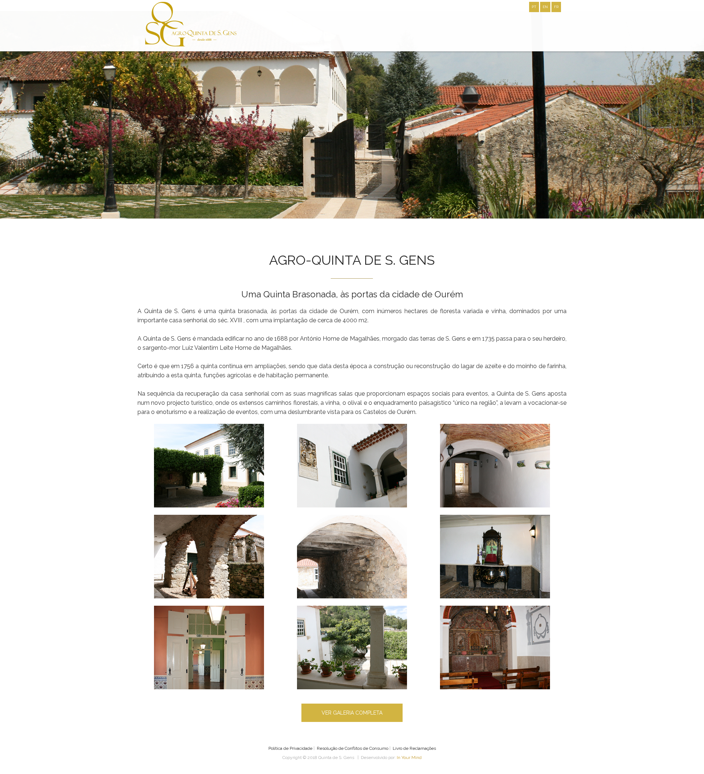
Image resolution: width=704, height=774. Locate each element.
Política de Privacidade (290, 748)
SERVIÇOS (234, 55)
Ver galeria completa (352, 713)
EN (545, 7)
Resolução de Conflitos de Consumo (352, 748)
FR (556, 7)
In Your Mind (409, 757)
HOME (167, 55)
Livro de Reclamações (414, 748)
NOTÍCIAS (310, 55)
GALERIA (273, 55)
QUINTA (198, 55)
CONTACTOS (354, 55)
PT (534, 7)
